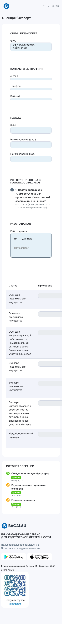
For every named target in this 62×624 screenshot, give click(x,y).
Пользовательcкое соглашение (20, 544)
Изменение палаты (23, 500)
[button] (46, 6)
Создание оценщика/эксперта (30, 473)
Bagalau (16, 603)
